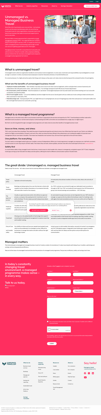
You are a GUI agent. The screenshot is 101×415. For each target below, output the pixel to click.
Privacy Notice (74, 407)
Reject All (55, 210)
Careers (91, 1)
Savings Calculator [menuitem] (66, 6)
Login (97, 1)
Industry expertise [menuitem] (32, 6)
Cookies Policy (66, 407)
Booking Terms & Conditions (55, 407)
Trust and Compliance (54, 409)
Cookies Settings (71, 210)
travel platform (89, 143)
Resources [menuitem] (44, 6)
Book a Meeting (91, 6)
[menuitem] (28, 367)
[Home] (6, 6)
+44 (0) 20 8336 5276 (90, 369)
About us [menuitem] (54, 6)
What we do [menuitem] (19, 6)
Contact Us (86, 407)
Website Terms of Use (65, 409)
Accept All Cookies (39, 210)
